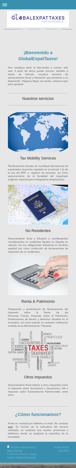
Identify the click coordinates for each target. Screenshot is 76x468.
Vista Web (63, 450)
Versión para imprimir (23, 446)
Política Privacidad (25, 457)
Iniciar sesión (61, 446)
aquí (10, 426)
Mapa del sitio (15, 450)
